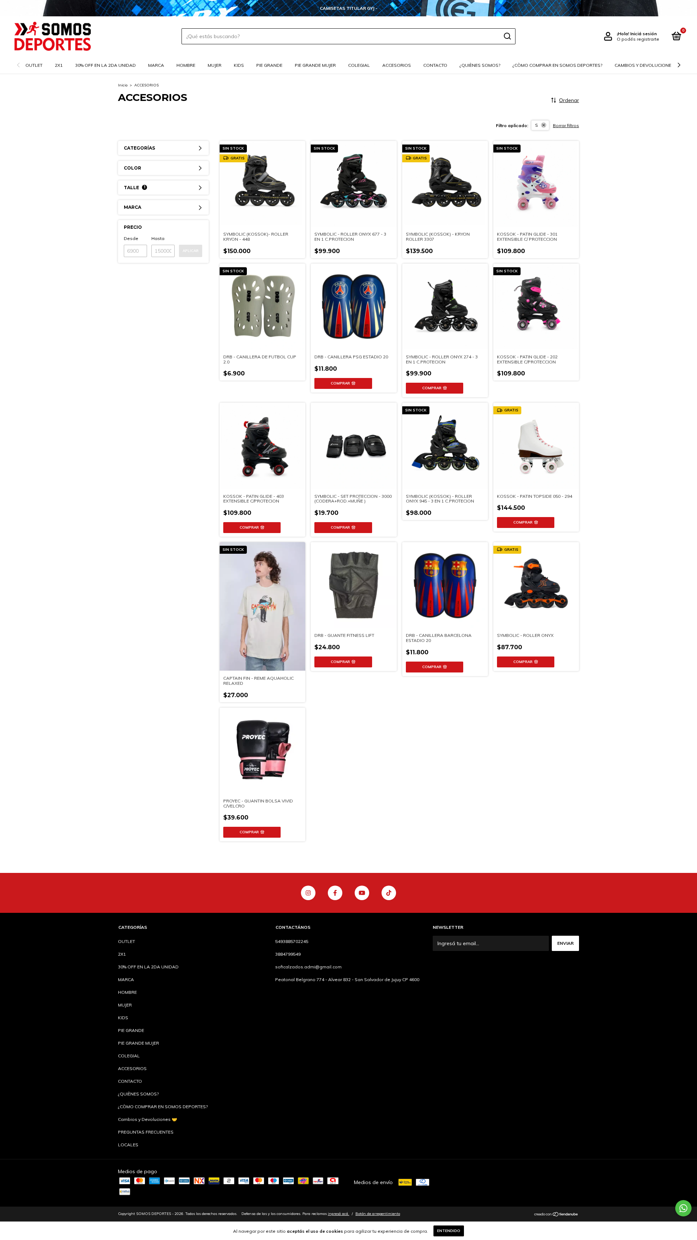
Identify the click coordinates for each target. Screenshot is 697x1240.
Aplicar (191, 250)
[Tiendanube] (556, 1214)
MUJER (214, 65)
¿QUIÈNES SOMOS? (480, 65)
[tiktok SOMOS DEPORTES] (389, 893)
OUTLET (33, 65)
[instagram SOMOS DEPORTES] (308, 893)
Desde (131, 238)
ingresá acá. (338, 1213)
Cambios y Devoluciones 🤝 (648, 65)
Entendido (448, 1230)
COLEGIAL (359, 65)
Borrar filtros (566, 125)
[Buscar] (507, 36)
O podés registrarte (638, 39)
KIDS (239, 65)
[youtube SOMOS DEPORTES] (362, 893)
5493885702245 (291, 941)
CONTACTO (435, 65)
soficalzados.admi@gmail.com (308, 966)
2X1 (59, 65)
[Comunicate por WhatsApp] (683, 1208)
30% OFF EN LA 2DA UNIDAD (105, 65)
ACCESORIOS (396, 65)
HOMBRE (185, 65)
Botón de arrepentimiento (377, 1213)
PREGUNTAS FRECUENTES (146, 1132)
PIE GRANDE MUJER (315, 65)
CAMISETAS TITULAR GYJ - (349, 8)
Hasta (157, 238)
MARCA (156, 65)
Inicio (122, 85)
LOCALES (128, 1144)
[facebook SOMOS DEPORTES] (335, 893)
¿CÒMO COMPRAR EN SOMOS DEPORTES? (557, 65)
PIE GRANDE (269, 65)
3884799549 (288, 954)
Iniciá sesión (643, 33)
